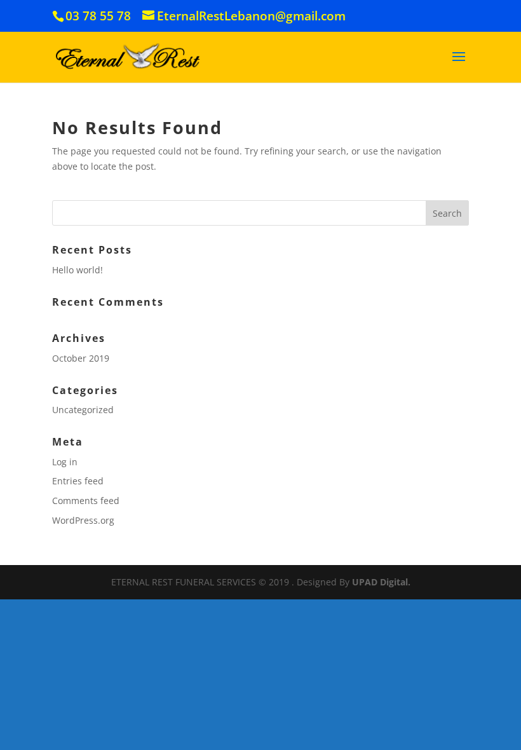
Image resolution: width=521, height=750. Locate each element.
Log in (65, 462)
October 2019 (80, 358)
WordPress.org (83, 520)
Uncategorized (83, 410)
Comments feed (85, 500)
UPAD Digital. (381, 582)
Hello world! (77, 270)
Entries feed (78, 481)
